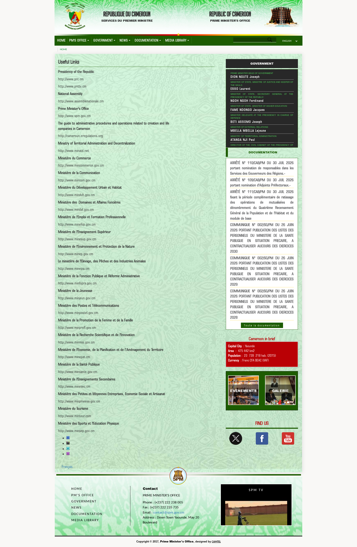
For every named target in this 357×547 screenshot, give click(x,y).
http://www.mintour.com (74, 416)
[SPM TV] (288, 438)
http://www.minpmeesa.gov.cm (79, 401)
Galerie (280, 390)
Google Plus (68, 443)
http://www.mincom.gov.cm (76, 180)
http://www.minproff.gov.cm (77, 327)
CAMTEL (216, 541)
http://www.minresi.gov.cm (76, 342)
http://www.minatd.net (73, 150)
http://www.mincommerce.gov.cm (81, 165)
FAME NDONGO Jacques (248, 110)
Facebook (68, 437)
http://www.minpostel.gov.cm (78, 312)
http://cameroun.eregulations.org (80, 136)
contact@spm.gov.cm (168, 512)
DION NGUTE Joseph (245, 77)
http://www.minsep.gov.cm (76, 431)
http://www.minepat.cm (74, 357)
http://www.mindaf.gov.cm (76, 209)
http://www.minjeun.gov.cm (76, 298)
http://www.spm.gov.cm (74, 116)
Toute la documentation (262, 325)
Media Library (176, 40)
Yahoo (68, 453)
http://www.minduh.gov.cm (76, 195)
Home (61, 40)
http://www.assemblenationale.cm (81, 101)
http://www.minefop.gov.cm (77, 224)
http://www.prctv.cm (72, 86)
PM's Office (78, 40)
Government (103, 40)
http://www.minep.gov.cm (75, 254)
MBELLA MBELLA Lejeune (248, 131)
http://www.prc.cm (71, 79)
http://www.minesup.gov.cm (77, 239)
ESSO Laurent (241, 89)
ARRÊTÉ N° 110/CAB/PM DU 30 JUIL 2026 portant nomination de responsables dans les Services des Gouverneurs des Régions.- (262, 168)
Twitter (68, 448)
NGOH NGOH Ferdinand (247, 101)
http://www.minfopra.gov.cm (77, 283)
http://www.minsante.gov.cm (77, 371)
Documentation (146, 40)
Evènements (243, 390)
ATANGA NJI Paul (243, 140)
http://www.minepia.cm (73, 268)
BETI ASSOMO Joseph (246, 122)
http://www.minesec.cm (74, 386)
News (124, 40)
